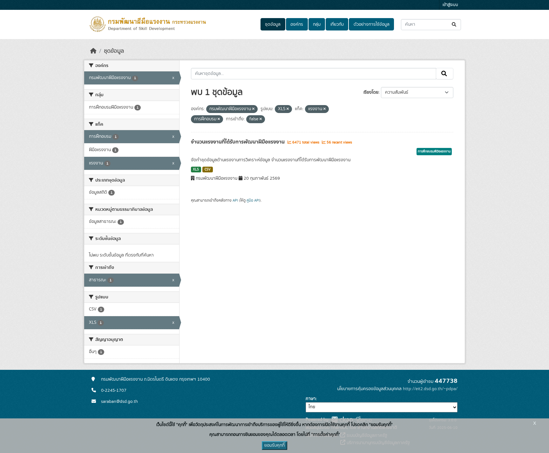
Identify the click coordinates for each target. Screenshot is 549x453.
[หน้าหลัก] (93, 51)
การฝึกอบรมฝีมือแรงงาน (434, 151)
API (235, 200)
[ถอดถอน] (253, 109)
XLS (196, 169)
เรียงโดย (370, 92)
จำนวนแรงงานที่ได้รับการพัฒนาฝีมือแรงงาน (238, 142)
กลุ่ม (317, 24)
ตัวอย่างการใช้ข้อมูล (372, 24)
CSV (208, 169)
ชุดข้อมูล (273, 24)
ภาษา (311, 399)
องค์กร (296, 24)
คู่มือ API (253, 200)
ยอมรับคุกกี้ (274, 445)
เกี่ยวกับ (337, 24)
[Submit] (454, 24)
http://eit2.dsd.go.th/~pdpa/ (430, 389)
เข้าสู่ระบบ (450, 5)
